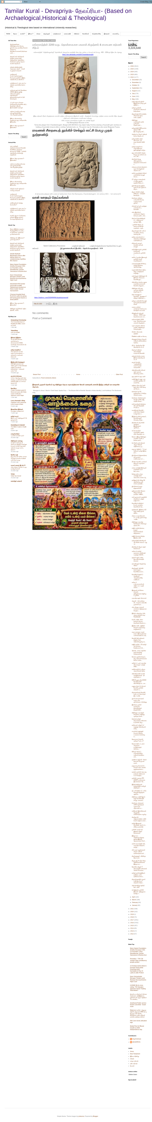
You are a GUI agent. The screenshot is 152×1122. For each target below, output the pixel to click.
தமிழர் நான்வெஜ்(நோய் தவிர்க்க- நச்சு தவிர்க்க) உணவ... (138, 874)
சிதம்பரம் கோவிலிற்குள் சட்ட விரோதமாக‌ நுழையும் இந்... (138, 220)
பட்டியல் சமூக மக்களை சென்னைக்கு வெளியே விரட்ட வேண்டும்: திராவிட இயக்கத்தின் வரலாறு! (18, 105)
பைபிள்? (22, 34)
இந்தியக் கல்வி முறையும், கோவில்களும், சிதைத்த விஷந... (139, 418)
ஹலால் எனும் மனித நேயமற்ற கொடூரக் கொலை (138, 559)
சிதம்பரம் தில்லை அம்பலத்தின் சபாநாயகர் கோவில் (138, 351)
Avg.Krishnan (136, 1039)
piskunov (81, 1116)
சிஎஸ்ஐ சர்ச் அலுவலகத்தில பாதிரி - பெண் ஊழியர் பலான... (139, 819)
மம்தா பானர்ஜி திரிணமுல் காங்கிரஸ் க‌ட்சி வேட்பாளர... (139, 469)
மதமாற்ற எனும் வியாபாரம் (139, 598)
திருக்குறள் (46, 34)
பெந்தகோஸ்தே (96, 34)
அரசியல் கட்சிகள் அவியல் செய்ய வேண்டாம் (139, 135)
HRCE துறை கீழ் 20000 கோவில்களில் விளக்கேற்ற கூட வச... (139, 681)
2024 (132, 71)
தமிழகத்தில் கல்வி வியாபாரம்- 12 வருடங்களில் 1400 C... (138, 141)
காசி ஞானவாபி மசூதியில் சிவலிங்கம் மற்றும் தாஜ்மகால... (139, 498)
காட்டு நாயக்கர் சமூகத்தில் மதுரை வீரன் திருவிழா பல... (138, 432)
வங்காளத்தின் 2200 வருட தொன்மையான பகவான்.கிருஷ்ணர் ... (139, 321)
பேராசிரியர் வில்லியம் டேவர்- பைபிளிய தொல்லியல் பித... (138, 505)
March (134, 900)
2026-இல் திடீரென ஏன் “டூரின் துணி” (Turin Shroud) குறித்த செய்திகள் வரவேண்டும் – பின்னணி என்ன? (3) (19, 367)
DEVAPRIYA (136, 1042)
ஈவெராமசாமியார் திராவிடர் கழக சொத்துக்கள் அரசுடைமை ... (139, 168)
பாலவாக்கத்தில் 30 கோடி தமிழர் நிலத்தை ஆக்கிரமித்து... (139, 265)
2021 (132, 909)
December (135, 80)
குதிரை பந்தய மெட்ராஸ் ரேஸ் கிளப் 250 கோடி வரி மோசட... (139, 387)
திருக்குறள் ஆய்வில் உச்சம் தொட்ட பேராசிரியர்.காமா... (138, 570)
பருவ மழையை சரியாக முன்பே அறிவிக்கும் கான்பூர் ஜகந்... (138, 327)
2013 (132, 931)
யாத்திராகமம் (57, 34)
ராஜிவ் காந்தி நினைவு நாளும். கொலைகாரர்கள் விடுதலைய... (138, 530)
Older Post (119, 374)
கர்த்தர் (132, 1059)
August (134, 91)
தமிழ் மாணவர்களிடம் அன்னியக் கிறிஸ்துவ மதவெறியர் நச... (139, 238)
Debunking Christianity (18, 320)
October (135, 85)
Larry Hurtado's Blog (18, 400)
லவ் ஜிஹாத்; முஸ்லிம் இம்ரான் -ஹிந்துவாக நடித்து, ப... (138, 891)
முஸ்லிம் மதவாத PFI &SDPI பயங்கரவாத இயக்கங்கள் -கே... (138, 780)
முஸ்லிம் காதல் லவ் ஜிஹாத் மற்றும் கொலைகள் (137, 831)
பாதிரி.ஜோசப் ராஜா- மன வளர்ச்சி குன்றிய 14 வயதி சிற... (138, 381)
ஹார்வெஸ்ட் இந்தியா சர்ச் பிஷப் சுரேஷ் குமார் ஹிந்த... (139, 511)
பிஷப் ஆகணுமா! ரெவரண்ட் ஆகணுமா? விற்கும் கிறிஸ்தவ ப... (139, 296)
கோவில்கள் (85, 34)
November (135, 82)
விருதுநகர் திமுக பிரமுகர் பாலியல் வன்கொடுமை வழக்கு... (139, 341)
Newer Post (36, 374)
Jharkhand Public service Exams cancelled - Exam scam (138, 1004)
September (136, 88)
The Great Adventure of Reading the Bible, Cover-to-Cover (18, 323)
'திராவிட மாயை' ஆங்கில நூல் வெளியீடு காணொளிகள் (139, 652)
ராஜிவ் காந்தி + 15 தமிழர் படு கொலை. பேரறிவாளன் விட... (139, 646)
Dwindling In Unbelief (18, 425)
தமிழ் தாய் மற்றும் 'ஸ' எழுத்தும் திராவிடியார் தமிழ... (139, 726)
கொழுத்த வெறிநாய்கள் (17, 411)
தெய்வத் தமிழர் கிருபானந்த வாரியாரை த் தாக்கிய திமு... (139, 720)
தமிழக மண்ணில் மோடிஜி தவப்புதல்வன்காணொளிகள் (139, 302)
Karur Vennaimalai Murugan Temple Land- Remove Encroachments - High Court (18, 277)
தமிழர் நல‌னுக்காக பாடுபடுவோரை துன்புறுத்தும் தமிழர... (139, 148)
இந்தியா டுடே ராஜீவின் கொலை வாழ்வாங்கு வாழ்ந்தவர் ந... (138, 627)
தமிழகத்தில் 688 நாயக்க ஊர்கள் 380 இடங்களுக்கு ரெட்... (139, 129)
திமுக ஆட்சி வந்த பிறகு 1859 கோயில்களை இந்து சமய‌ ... (139, 862)
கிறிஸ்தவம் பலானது (16, 441)
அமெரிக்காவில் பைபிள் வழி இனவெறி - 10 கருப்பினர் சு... (138, 675)
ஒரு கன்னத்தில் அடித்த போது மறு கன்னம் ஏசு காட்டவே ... (139, 154)
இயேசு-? (30, 34)
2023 (132, 74)
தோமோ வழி (14, 455)
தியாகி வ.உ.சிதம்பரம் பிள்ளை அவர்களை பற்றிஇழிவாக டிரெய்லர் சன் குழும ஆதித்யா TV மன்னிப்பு (138, 996)
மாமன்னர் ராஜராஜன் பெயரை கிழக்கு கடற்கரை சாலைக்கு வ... (138, 734)
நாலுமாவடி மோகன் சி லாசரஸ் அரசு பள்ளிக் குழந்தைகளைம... (139, 767)
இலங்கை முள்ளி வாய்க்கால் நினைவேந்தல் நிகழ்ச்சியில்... (137, 707)
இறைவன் (106, 34)
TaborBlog (14, 330)
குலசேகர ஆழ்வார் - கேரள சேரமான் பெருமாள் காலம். (139, 761)
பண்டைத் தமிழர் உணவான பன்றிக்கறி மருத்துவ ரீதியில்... (138, 553)
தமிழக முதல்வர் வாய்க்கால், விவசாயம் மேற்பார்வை (139, 109)
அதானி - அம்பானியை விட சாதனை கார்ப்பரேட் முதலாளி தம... (139, 602)
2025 (132, 69)
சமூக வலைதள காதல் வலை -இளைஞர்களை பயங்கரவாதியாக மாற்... (139, 633)
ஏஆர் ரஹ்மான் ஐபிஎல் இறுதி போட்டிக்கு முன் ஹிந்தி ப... (139, 103)
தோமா (15, 34)
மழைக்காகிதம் (15, 434)
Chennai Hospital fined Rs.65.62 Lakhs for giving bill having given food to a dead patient (18, 297)
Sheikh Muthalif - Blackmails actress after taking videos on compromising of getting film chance (18, 257)
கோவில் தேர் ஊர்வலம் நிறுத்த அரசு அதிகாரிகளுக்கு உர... (139, 640)
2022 (132, 77)
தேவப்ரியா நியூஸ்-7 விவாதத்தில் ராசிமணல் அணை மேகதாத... (139, 868)
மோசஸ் (132, 1066)
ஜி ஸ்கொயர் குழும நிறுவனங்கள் (137, 487)
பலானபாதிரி (67, 34)
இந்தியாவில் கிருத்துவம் (18, 362)
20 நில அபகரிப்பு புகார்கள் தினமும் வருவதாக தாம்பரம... (139, 463)
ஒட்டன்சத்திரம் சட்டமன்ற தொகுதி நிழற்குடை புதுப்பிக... (139, 792)
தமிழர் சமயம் (15, 416)
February (135, 902)
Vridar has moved (16, 476)
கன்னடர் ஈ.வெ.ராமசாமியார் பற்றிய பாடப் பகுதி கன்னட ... (138, 585)
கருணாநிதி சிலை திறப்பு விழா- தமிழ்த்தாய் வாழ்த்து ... (139, 271)
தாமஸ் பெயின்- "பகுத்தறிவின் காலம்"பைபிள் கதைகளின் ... (137, 365)
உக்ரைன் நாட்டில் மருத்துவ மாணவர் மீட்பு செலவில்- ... (139, 207)
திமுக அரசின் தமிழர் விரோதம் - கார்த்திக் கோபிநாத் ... (138, 193)
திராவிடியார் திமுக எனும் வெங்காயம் (139, 547)
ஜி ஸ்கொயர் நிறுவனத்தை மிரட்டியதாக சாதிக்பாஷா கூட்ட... (139, 457)
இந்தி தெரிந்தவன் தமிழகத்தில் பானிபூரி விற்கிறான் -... (139, 786)
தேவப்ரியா (14, 388)
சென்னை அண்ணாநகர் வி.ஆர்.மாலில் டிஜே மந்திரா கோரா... (139, 399)
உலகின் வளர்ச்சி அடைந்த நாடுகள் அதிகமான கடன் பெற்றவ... (139, 773)
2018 (132, 917)
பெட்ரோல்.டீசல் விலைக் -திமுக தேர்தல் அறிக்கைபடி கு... (138, 444)
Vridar (13, 474)
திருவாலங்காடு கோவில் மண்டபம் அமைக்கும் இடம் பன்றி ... (139, 694)
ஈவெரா (38, 34)
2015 (132, 925)
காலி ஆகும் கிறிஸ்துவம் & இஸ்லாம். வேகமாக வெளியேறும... (139, 277)
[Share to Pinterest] (56, 303)
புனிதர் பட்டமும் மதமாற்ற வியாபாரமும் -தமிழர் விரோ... (139, 664)
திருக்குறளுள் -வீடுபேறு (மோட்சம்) (139, 857)
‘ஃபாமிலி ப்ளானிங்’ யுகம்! (17, 435)
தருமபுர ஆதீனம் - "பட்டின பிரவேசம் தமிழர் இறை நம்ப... (139, 450)
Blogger (95, 1116)
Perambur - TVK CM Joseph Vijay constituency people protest (138, 960)
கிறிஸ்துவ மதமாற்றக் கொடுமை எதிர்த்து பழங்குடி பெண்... (138, 714)
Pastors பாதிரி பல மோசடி (139, 336)
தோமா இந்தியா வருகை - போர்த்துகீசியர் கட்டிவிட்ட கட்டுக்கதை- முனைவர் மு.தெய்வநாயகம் (17, 231)
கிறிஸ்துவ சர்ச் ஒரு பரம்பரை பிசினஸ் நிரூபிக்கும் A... (137, 290)
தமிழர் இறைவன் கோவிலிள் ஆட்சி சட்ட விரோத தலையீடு (139, 825)
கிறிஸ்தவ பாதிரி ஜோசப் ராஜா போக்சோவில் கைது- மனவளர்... (138, 798)
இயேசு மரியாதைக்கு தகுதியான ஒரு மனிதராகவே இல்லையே (18, 120)
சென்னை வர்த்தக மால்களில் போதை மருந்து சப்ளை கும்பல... (138, 200)
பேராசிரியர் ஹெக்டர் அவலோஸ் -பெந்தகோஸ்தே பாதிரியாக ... (137, 577)
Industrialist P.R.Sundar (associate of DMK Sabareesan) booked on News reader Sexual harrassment (18, 287)
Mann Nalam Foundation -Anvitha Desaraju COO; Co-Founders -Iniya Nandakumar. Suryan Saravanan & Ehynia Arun (18, 268)
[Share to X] (52, 303)
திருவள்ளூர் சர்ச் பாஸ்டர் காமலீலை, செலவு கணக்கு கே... (139, 232)
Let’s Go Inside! (15, 332)
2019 (132, 914)
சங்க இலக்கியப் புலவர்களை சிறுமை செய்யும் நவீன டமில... (139, 214)
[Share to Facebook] (54, 303)
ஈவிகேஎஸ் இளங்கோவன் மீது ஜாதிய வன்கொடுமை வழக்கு (139, 812)
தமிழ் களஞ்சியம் (16, 350)
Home (8, 34)
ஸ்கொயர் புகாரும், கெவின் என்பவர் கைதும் (137, 245)
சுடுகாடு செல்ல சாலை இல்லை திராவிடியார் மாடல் (138, 357)
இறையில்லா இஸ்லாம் (17, 409)
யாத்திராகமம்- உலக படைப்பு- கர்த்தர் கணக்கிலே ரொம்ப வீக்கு (18, 84)
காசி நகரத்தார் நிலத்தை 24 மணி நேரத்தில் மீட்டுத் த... (139, 405)
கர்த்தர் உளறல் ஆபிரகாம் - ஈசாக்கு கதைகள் (17, 189)
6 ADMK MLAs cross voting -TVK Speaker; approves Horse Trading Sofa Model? (138, 987)
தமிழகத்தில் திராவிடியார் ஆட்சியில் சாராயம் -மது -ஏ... (139, 542)
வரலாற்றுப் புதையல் (16, 481)
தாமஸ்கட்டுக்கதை (16, 376)
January (135, 905)
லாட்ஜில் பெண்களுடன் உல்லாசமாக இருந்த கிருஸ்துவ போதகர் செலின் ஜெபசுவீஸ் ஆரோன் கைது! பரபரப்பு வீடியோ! (19, 446)
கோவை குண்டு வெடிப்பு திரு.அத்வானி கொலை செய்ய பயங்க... (139, 658)
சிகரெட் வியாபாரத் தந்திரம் (137, 332)
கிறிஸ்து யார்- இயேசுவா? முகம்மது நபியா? (17, 238)
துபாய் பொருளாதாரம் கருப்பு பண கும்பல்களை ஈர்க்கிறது (139, 700)
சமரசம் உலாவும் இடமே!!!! (18, 465)
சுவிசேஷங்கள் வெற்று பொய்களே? (16, 204)
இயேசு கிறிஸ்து (134, 1056)
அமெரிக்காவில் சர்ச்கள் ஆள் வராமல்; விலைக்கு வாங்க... (138, 371)
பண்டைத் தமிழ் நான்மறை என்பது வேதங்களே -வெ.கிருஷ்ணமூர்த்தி (17, 113)
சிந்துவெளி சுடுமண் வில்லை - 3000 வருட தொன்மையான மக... (139, 315)
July (133, 93)
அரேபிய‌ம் (76, 34)
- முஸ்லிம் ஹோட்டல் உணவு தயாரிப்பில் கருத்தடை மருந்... (138, 226)
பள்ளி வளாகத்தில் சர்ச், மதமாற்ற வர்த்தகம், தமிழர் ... (138, 845)
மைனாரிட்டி (116, 34)
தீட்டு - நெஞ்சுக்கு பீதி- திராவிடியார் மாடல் (138, 346)
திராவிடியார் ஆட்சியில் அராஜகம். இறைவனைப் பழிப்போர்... (138, 425)
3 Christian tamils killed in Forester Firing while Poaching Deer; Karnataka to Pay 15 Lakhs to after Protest (138, 969)
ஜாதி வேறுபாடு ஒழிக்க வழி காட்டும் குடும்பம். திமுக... (139, 187)
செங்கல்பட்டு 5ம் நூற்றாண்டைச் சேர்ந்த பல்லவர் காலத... (139, 393)
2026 (132, 66)
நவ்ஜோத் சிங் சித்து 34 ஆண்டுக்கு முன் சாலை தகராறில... (138, 482)
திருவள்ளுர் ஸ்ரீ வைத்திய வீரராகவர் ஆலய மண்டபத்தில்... (139, 115)
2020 (132, 911)
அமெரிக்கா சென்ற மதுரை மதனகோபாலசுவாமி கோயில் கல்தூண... (139, 284)
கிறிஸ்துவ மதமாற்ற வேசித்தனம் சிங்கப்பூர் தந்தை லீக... (139, 523)
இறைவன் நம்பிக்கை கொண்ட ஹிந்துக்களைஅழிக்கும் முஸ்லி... (139, 592)
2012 (132, 934)
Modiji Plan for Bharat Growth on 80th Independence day (137, 1027)
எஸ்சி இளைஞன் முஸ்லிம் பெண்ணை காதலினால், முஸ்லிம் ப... (139, 252)
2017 (132, 920)
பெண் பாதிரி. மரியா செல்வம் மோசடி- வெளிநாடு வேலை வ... (139, 621)
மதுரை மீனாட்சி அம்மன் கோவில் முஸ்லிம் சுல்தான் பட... (139, 688)
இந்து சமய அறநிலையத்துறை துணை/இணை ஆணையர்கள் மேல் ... (139, 838)
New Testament (135, 1054)
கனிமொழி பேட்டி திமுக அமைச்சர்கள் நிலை (138, 670)
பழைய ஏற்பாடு (134, 1061)
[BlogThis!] (49, 303)
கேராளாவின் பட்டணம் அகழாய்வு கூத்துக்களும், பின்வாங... (138, 746)
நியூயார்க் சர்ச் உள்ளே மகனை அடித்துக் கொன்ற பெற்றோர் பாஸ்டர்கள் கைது (19, 458)
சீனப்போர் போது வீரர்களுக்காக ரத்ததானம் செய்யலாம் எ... (139, 161)
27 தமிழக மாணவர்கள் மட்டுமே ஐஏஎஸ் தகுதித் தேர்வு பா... (138, 181)
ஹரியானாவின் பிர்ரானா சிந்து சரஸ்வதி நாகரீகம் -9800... (138, 492)
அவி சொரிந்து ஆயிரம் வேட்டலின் (138, 886)
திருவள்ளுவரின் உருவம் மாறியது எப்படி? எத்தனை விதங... (138, 881)
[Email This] (47, 303)
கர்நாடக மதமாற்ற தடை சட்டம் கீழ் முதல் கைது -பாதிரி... (139, 517)
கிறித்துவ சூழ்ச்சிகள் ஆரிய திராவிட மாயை (18, 309)
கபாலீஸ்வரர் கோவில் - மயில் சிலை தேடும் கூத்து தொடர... (138, 412)
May (133, 99)
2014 (132, 928)
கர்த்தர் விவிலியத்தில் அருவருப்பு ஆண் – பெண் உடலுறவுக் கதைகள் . (17, 69)
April (133, 897)
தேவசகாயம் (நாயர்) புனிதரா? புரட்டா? (138, 740)
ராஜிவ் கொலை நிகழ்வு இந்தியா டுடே (138, 537)
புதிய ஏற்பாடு (133, 1063)
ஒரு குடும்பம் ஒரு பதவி (138, 376)
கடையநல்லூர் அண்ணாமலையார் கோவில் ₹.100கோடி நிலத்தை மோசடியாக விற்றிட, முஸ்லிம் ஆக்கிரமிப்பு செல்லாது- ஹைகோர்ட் (18, 150)
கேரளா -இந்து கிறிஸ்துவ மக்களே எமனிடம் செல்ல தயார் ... (139, 438)
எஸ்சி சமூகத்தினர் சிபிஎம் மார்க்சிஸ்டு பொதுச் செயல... (139, 175)
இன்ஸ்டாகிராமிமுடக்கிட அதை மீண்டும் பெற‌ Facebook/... (139, 615)
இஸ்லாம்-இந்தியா (16, 337)
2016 (132, 923)
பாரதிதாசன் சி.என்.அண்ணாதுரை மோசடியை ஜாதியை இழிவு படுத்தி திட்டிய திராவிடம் (17, 77)
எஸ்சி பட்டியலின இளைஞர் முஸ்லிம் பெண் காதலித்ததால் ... (139, 259)
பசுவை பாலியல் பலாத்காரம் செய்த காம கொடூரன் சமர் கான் (139, 308)
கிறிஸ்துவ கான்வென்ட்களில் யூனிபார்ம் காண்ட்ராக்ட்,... (138, 122)
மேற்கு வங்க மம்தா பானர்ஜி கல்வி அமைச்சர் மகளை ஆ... (139, 475)
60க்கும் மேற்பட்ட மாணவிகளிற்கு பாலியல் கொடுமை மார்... (138, 754)
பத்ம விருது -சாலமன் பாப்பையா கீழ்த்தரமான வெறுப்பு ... (139, 609)
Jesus (132, 1051)
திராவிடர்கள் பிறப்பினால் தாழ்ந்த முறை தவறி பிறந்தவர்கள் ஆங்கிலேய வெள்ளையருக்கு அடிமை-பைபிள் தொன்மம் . (17, 60)
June (134, 96)
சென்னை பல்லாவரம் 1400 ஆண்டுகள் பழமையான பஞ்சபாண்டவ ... (138, 805)
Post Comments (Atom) (48, 378)
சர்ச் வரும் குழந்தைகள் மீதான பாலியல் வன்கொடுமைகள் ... (138, 851)
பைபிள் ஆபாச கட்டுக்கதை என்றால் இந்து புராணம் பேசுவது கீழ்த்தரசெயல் (18, 217)
